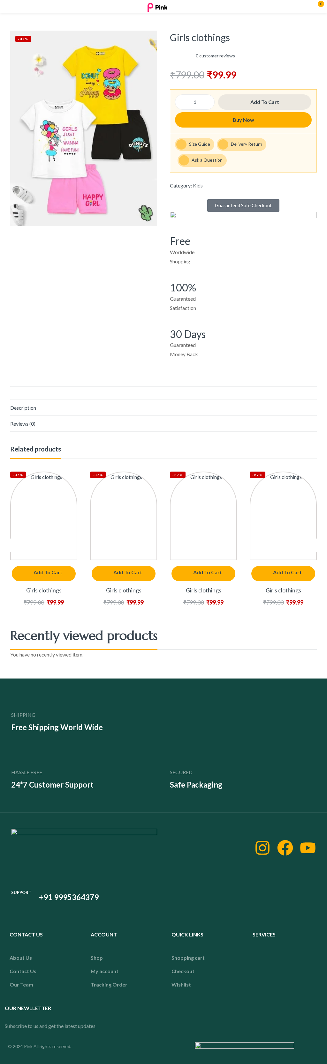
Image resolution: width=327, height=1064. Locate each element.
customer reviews (215, 55)
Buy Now (243, 120)
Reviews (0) (22, 424)
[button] (243, 205)
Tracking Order (109, 984)
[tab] (163, 407)
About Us (21, 958)
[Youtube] (308, 848)
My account (104, 971)
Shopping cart (188, 958)
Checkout (182, 971)
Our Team (21, 984)
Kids (198, 185)
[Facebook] (285, 848)
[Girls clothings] (44, 516)
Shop (97, 958)
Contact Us (23, 971)
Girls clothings (44, 590)
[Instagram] (262, 848)
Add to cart (264, 102)
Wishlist (181, 984)
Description (23, 408)
